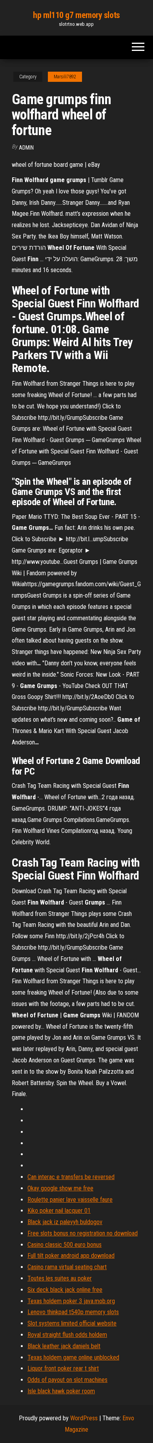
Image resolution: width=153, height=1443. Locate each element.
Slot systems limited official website (72, 1323)
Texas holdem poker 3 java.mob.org (71, 1301)
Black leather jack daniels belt (63, 1346)
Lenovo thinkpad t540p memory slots (73, 1312)
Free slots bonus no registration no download (82, 1233)
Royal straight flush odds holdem (67, 1334)
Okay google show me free (60, 1188)
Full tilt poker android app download (71, 1255)
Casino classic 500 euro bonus (64, 1244)
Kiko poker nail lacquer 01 (59, 1210)
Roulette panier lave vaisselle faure (70, 1199)
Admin (26, 147)
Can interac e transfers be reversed (71, 1177)
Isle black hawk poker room (61, 1391)
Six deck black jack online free (64, 1289)
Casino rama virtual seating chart (67, 1267)
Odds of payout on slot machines (67, 1379)
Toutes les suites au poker (59, 1278)
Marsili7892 (65, 76)
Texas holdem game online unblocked (73, 1357)
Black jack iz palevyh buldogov (64, 1222)
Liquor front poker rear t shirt (63, 1368)
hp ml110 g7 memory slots (76, 15)
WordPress (84, 1418)
